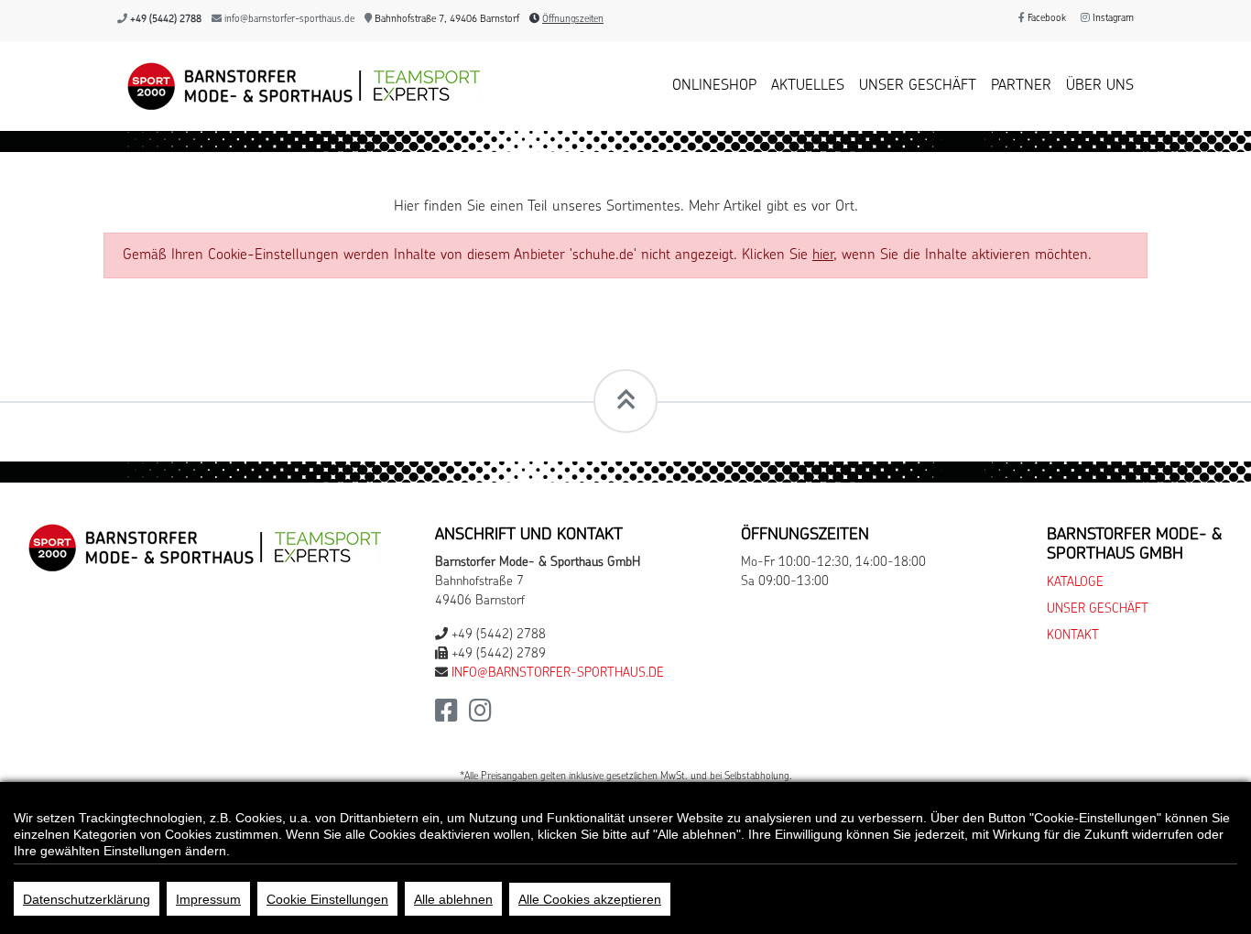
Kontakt (1073, 636)
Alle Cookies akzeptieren (589, 899)
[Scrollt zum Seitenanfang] (625, 401)
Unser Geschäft (917, 86)
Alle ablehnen (453, 899)
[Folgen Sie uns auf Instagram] (480, 716)
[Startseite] (298, 86)
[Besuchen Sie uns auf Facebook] (446, 716)
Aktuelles (807, 86)
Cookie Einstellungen (327, 899)
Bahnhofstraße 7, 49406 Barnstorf (445, 20)
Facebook (1045, 19)
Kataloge (1075, 583)
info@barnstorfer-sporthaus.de (289, 20)
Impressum (208, 899)
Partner (1021, 86)
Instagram (1112, 19)
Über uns (1100, 86)
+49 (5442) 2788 (165, 20)
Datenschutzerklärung (86, 899)
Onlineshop (714, 86)
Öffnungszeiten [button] (573, 20)
